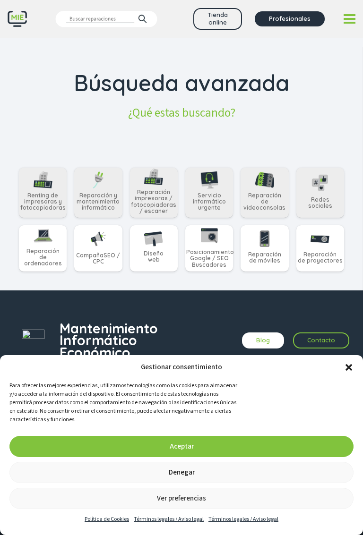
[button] (349, 367)
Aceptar (182, 446)
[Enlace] (43, 193)
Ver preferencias (181, 498)
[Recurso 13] (17, 19)
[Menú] (349, 19)
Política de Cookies (107, 519)
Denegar (182, 472)
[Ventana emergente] (106, 18)
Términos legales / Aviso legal (169, 519)
